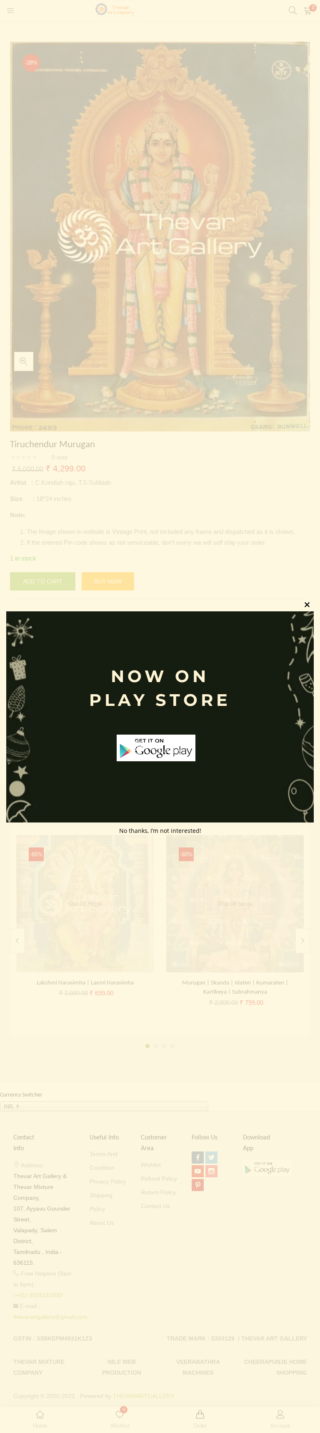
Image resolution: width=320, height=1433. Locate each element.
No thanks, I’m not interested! (160, 831)
